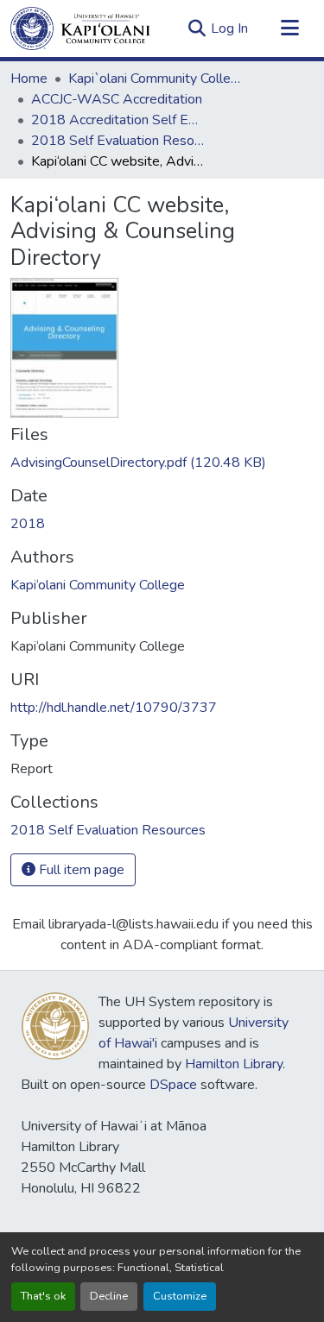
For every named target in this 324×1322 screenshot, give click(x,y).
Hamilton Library (234, 1063)
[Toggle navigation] (289, 28)
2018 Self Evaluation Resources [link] (117, 140)
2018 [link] (27, 523)
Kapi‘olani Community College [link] (97, 585)
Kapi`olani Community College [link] (154, 78)
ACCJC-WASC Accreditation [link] (116, 99)
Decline (109, 1296)
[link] (162, 462)
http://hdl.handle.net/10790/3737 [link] (113, 707)
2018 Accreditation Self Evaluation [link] (117, 119)
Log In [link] (229, 28)
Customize (179, 1296)
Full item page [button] (79, 869)
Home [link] (29, 78)
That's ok (43, 1296)
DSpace (173, 1084)
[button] (80, 28)
